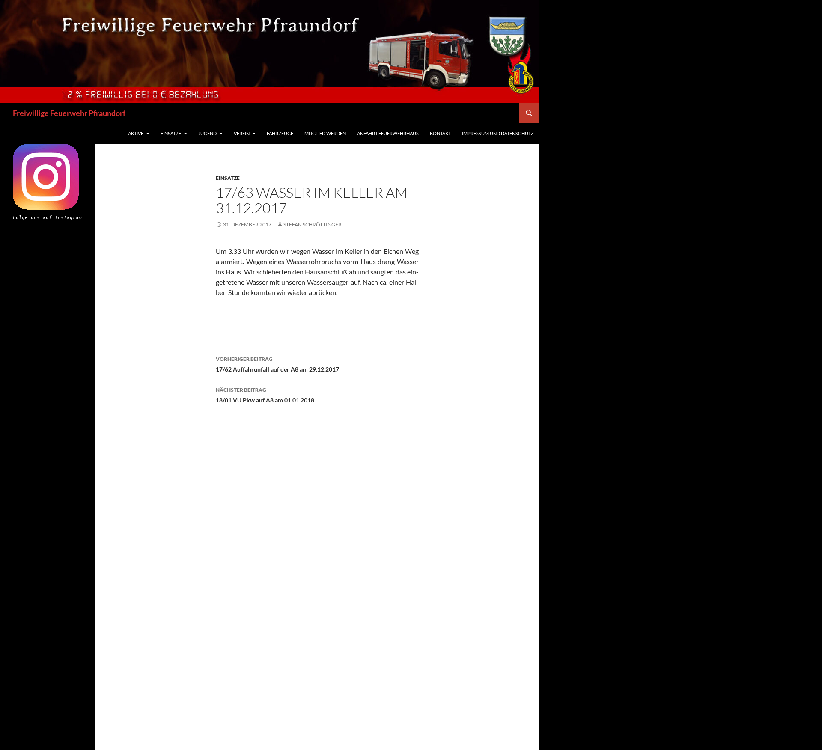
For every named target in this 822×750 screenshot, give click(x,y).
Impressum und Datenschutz (498, 133)
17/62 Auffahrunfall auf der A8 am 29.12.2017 (277, 364)
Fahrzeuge (280, 133)
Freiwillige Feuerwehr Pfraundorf (69, 113)
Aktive (135, 133)
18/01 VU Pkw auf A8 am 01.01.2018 (265, 395)
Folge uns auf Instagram (47, 217)
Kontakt (440, 133)
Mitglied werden (325, 133)
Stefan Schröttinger (312, 224)
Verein (242, 133)
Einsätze (171, 133)
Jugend (207, 133)
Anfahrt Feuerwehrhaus (388, 133)
